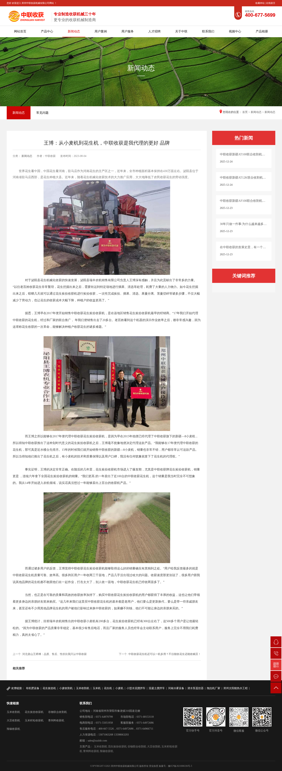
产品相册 (262, 31)
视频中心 (235, 31)
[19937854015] (275, 653)
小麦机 (119, 688)
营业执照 (153, 766)
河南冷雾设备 (176, 688)
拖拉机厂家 (213, 688)
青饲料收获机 (56, 720)
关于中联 (181, 31)
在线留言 (270, 3)
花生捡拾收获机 (34, 712)
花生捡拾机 (49, 688)
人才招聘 (154, 31)
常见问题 (42, 112)
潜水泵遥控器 (195, 688)
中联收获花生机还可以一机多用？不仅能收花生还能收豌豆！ (164, 654)
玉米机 (97, 688)
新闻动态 (74, 31)
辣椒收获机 (13, 728)
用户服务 (127, 31)
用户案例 (101, 31)
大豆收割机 (13, 720)
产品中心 (47, 31)
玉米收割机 (82, 688)
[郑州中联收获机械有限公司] (28, 15)
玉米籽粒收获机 (34, 720)
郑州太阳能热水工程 (235, 688)
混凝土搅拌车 (157, 688)
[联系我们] (275, 676)
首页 (245, 112)
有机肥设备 (32, 688)
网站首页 (20, 31)
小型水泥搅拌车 (136, 688)
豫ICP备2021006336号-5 (180, 766)
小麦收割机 (66, 688)
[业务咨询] (275, 641)
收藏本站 (260, 3)
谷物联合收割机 (57, 712)
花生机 (108, 688)
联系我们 (208, 31)
